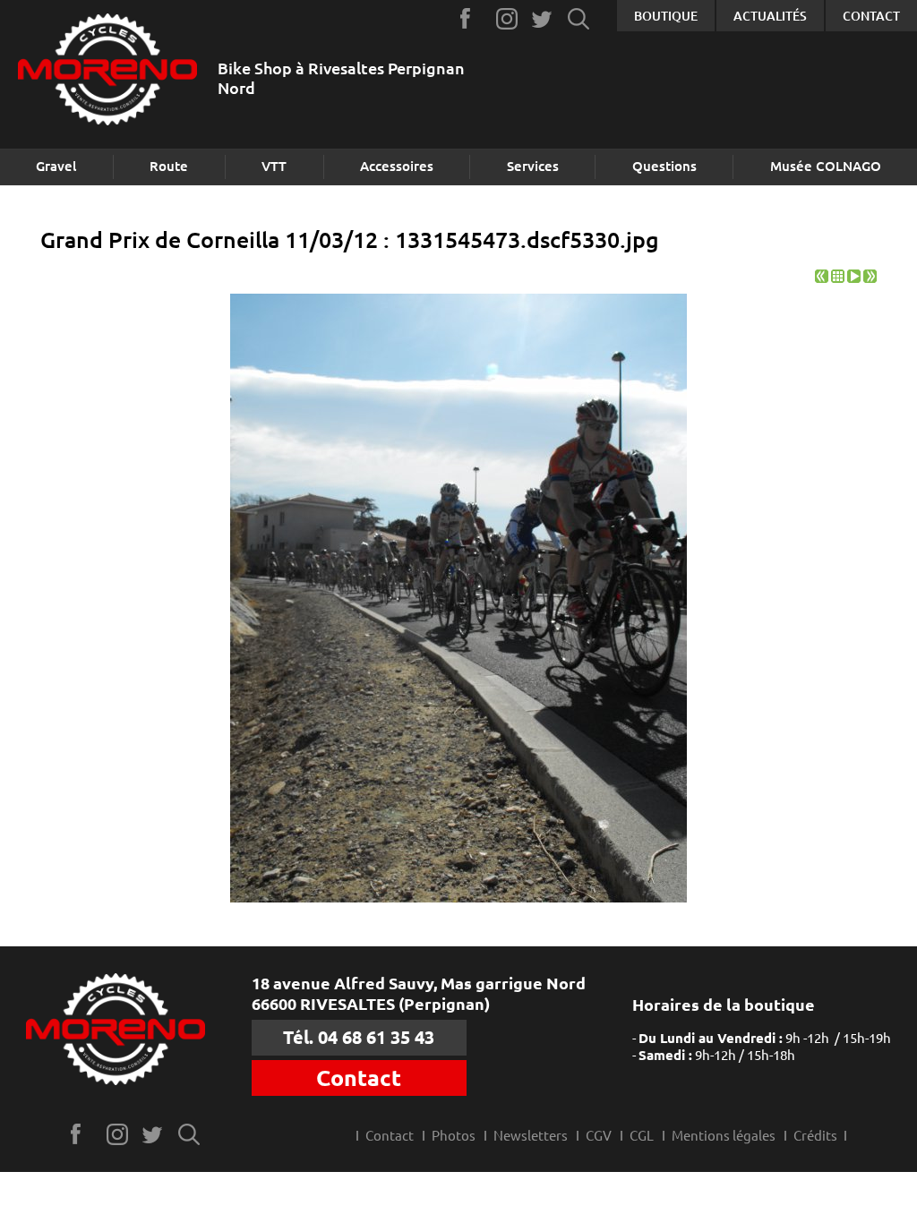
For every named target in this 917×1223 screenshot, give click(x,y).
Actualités (770, 16)
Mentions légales (724, 1135)
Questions (664, 166)
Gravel (56, 166)
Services (533, 166)
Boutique (666, 16)
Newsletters (530, 1135)
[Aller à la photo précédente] (821, 278)
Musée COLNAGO (825, 166)
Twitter (543, 18)
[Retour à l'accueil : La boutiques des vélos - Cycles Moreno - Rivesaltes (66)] (107, 71)
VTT (274, 166)
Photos (454, 1135)
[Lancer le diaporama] (854, 278)
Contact (871, 16)
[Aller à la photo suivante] (870, 278)
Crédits (815, 1135)
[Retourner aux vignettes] (837, 278)
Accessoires (396, 166)
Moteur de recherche (579, 18)
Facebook (471, 18)
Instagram (507, 18)
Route (169, 166)
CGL (642, 1135)
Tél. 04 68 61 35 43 (358, 1037)
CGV (599, 1135)
